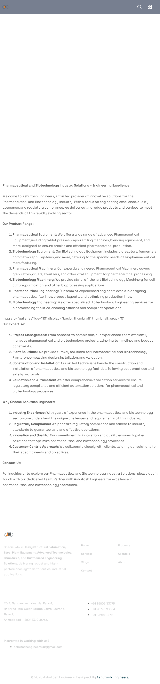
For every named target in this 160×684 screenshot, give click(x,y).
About (122, 562)
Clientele (124, 553)
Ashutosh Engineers (90, 479)
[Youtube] (109, 646)
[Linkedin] (98, 646)
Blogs (85, 562)
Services (86, 553)
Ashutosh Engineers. (113, 677)
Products (124, 545)
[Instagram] (86, 646)
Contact (86, 570)
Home (85, 545)
